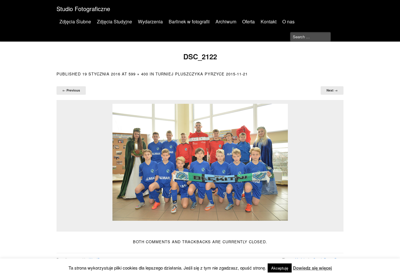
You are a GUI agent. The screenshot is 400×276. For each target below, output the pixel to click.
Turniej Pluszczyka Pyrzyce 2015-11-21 (201, 74)
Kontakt (268, 21)
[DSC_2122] (200, 162)
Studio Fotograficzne (83, 8)
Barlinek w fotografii (189, 21)
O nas (288, 21)
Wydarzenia (150, 21)
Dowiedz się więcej (312, 267)
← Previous (71, 90)
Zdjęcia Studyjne (114, 21)
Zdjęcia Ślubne (75, 21)
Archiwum (226, 21)
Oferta (248, 21)
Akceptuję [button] (279, 268)
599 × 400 (138, 74)
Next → (332, 90)
